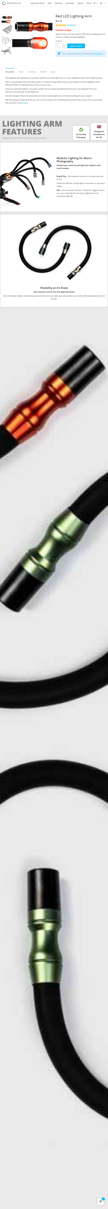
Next (50, 35)
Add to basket (76, 46)
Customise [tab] (32, 72)
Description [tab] (10, 72)
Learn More (98, 53)
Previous (14, 35)
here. (26, 103)
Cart (97, 3)
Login (104, 3)
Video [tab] (21, 72)
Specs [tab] (53, 72)
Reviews (71, 25)
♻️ (81, 129)
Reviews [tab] (43, 72)
